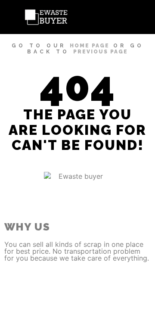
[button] (137, 17)
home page (89, 46)
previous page (100, 52)
